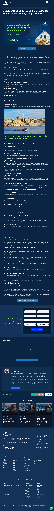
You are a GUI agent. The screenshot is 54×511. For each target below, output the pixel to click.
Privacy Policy (7, 505)
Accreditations (19, 489)
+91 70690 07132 (45, 435)
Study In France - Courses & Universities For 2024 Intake (15, 345)
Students (18, 482)
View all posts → (15, 388)
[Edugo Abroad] (7, 3)
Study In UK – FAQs (27, 468)
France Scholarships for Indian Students (12, 343)
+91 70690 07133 (38, 436)
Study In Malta (15, 460)
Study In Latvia (15, 465)
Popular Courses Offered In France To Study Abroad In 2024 (16, 347)
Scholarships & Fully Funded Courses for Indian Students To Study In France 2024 (20, 349)
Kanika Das (11, 365)
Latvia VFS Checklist (40, 494)
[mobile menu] (47, 2)
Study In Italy (15, 467)
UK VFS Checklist (29, 485)
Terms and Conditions (14, 505)
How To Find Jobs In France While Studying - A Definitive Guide (17, 354)
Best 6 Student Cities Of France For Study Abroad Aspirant (16, 352)
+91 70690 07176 (39, 438)
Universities (18, 487)
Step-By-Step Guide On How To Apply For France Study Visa (16, 351)
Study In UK (6, 465)
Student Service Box (8, 489)
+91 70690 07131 (38, 435)
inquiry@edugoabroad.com (41, 439)
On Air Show (6, 487)
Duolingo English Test (8, 485)
